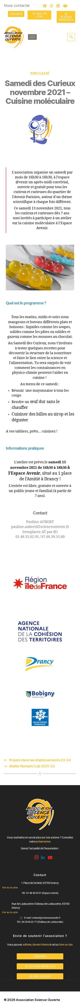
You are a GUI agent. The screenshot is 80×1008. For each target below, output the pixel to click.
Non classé (39, 73)
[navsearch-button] (71, 37)
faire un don (66, 944)
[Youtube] (66, 6)
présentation (43, 841)
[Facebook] (46, 6)
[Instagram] (53, 6)
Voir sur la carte (9, 887)
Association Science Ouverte (38, 1000)
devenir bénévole (42, 944)
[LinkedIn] (59, 6)
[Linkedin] (42, 856)
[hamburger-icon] (32, 37)
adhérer (27, 944)
